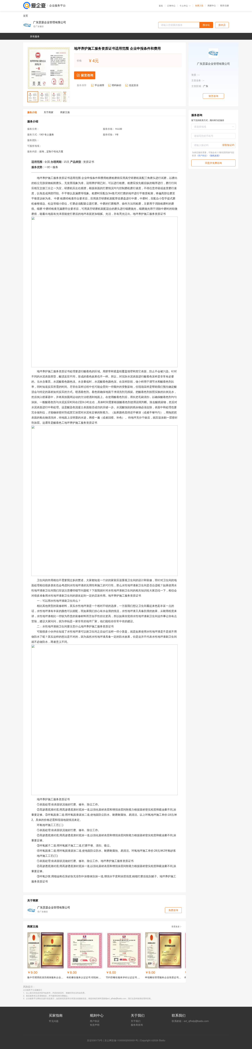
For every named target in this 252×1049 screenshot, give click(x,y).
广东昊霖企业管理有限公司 (49, 22)
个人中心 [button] (184, 5)
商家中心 (212, 5)
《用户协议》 (202, 155)
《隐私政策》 (214, 155)
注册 (227, 5)
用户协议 (94, 1021)
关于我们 (135, 1021)
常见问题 (53, 1021)
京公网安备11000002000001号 (121, 1040)
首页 (161, 6)
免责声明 (94, 1024)
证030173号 (95, 1040)
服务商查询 (137, 1024)
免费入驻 (199, 5)
